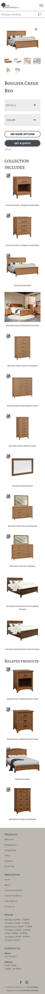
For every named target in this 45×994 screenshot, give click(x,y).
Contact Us (9, 906)
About (7, 885)
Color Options (11, 901)
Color (10, 120)
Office (7, 855)
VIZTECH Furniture (31, 990)
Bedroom (8, 839)
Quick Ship (9, 866)
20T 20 (7, 149)
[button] (36, 29)
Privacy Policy (32, 987)
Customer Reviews (13, 890)
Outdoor (8, 861)
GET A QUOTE (22, 143)
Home (7, 879)
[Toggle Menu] (41, 5)
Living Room (10, 850)
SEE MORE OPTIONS (22, 134)
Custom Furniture (12, 895)
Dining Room (10, 845)
